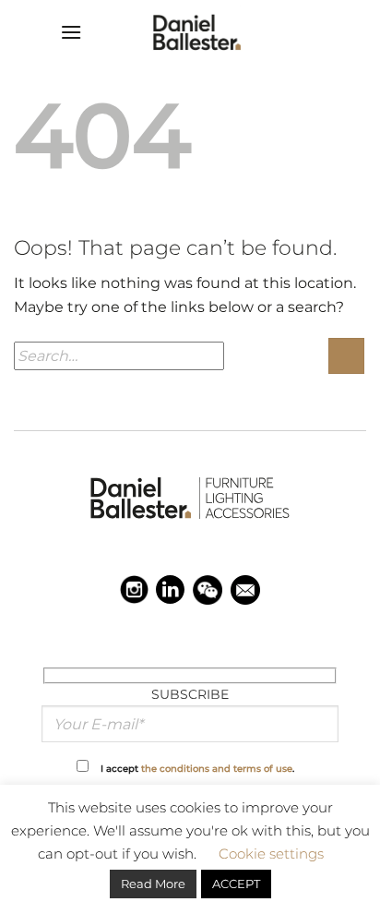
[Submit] (346, 356)
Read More (153, 883)
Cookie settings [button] (271, 853)
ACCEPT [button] (236, 883)
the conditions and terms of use (216, 768)
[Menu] (71, 31)
